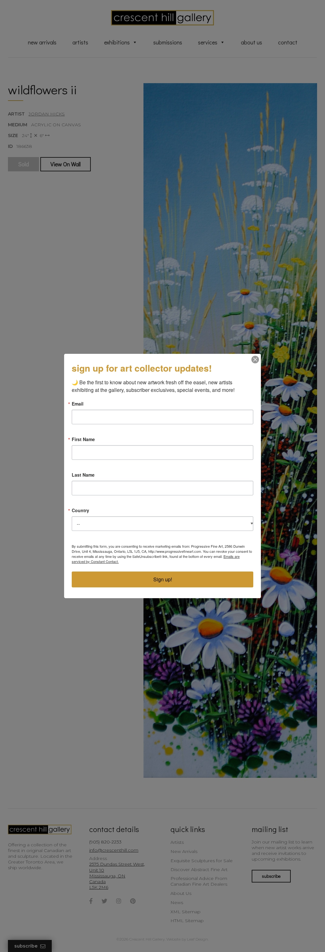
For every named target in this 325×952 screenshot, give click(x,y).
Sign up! (162, 579)
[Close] (255, 359)
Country (80, 510)
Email (77, 403)
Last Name (83, 475)
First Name (83, 439)
